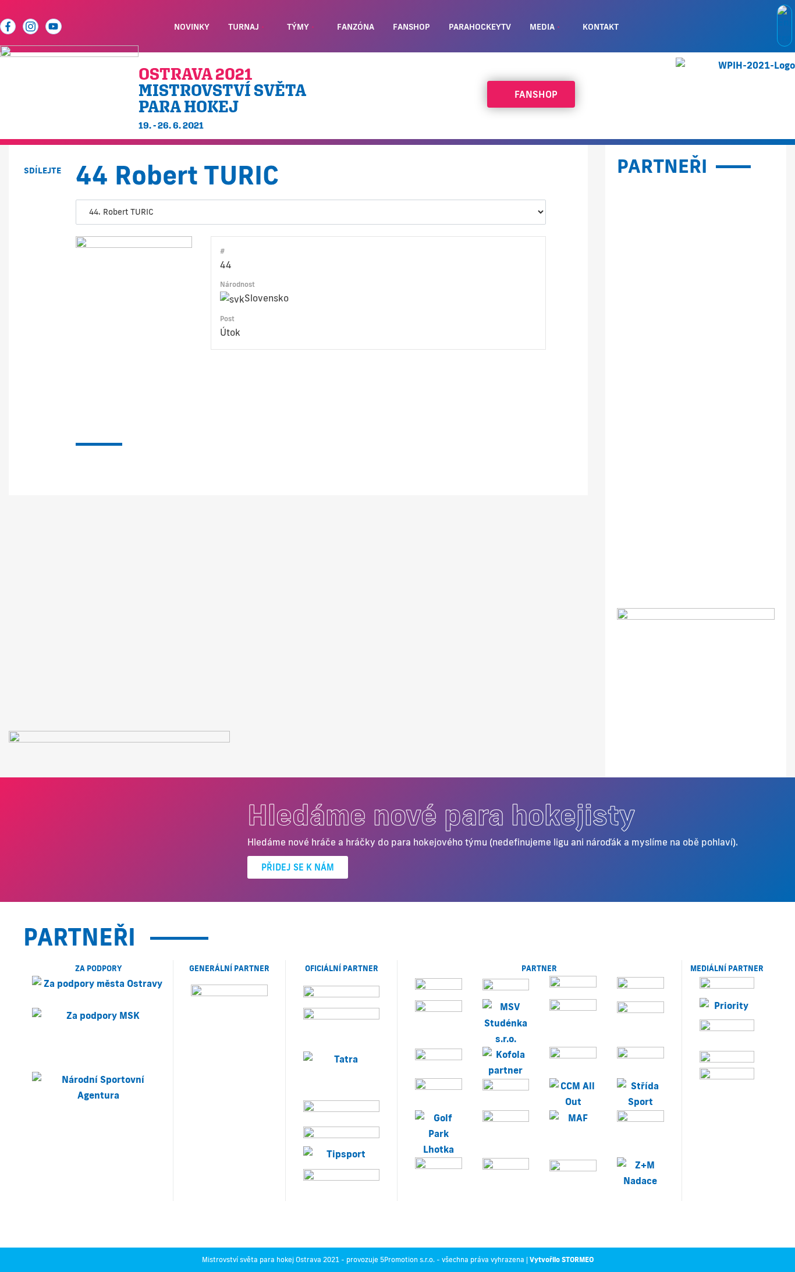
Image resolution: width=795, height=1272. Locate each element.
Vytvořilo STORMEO (562, 1259)
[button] (42, 197)
